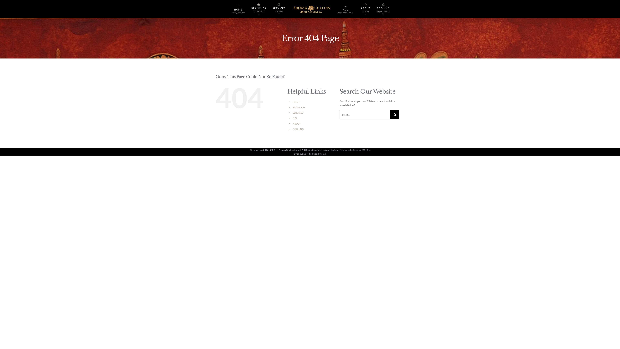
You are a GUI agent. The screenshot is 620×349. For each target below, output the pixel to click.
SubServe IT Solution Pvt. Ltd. (311, 153)
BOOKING (298, 129)
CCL (295, 118)
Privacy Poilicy (330, 149)
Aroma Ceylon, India (289, 149)
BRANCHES (299, 107)
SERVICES (298, 112)
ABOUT (297, 123)
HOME (296, 101)
